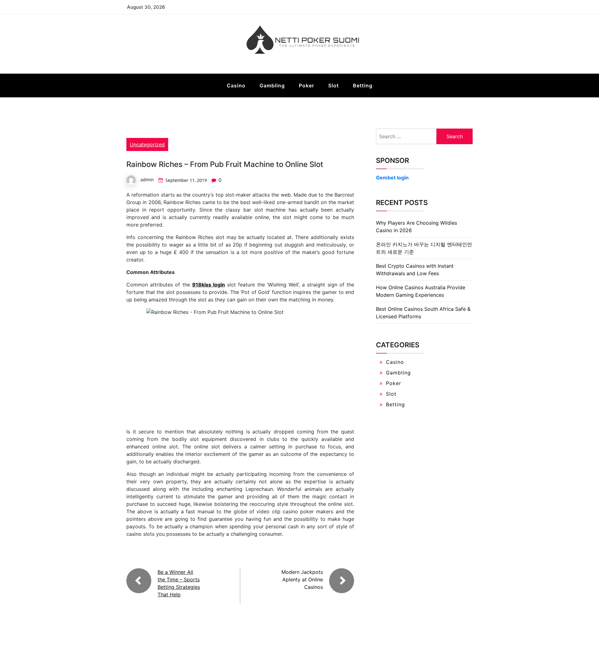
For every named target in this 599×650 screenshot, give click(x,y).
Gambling (272, 85)
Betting (363, 85)
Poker (306, 85)
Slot (333, 85)
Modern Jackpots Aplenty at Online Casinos (302, 579)
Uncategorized (147, 144)
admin (147, 180)
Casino (236, 85)
